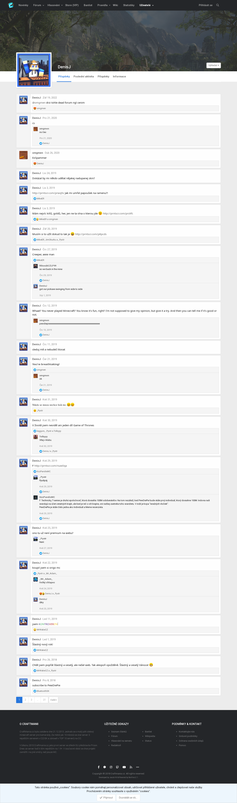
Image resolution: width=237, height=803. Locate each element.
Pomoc (182, 745)
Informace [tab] (119, 76)
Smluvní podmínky (188, 736)
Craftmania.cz (118, 773)
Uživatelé (145, 5)
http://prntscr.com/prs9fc (118, 213)
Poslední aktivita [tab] (84, 76)
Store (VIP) (72, 5)
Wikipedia (150, 736)
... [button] (37, 699)
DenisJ (36, 97)
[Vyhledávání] (217, 5)
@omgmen (38, 102)
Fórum (37, 5)
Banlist (88, 5)
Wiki (115, 5)
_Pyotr (42, 477)
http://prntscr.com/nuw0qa (50, 465)
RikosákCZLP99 (47, 265)
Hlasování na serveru (121, 741)
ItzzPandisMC (47, 497)
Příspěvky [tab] (64, 76)
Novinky (23, 5)
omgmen (44, 128)
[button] (43, 5)
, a (50, 239)
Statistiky (128, 5)
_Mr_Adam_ (46, 579)
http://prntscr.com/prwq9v (48, 193)
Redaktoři (116, 745)
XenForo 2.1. (133, 777)
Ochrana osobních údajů (191, 741)
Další (53, 700)
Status (148, 741)
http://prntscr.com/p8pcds (91, 234)
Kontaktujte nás (186, 731)
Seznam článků (118, 731)
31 (44, 699)
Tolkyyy (43, 436)
